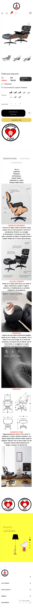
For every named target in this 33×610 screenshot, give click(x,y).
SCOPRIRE (8, 533)
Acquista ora (17, 120)
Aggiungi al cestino (13, 113)
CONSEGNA (7, 84)
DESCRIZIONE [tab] (10, 158)
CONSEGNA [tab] (16, 163)
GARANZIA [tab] (25, 158)
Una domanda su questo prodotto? (15, 87)
